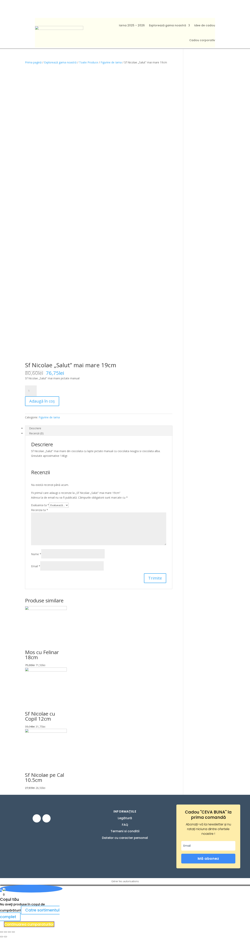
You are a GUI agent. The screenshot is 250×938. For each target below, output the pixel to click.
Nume (36, 554)
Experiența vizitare (108, 9)
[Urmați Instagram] (46, 818)
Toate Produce (88, 62)
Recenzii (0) (36, 433)
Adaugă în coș (42, 401)
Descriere (35, 428)
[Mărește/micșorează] (13, 932)
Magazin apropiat (70, 9)
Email (35, 566)
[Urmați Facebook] (37, 818)
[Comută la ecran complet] (9, 932)
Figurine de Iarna (111, 62)
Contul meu (189, 9)
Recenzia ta (39, 510)
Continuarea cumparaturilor (29, 924)
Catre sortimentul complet (30, 913)
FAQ (151, 9)
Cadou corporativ (202, 40)
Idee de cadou (204, 25)
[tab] (98, 428)
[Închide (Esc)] (1, 932)
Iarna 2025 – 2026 (132, 25)
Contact (167, 9)
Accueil (43, 9)
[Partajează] (5, 932)
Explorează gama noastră (167, 25)
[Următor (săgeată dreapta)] (5, 936)
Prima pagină (33, 62)
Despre (137, 9)
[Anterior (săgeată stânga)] (1, 936)
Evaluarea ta (40, 505)
